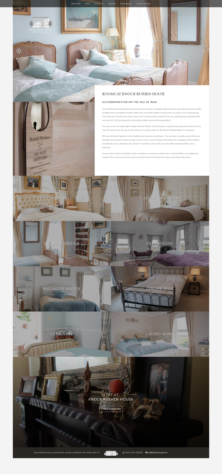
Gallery (112, 3)
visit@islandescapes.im (157, 452)
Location (98, 3)
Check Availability (111, 408)
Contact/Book (143, 3)
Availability (126, 3)
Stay (87, 3)
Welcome (75, 3)
